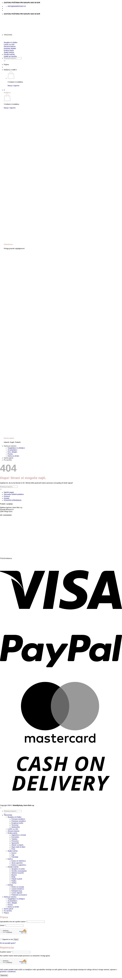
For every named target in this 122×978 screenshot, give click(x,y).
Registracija (4, 975)
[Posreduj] (4, 60)
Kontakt (6, 498)
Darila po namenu (10, 446)
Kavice (13, 853)
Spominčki (15, 843)
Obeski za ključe (17, 845)
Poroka (10, 454)
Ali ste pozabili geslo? (8, 943)
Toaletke (14, 839)
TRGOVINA (8, 35)
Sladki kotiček (13, 851)
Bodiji (13, 877)
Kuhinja (10, 885)
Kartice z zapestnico (18, 865)
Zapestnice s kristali (18, 835)
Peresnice (15, 841)
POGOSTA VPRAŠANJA (12, 500)
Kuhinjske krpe (16, 891)
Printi (13, 849)
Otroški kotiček (13, 867)
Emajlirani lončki (17, 823)
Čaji (12, 855)
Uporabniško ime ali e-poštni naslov (13, 922)
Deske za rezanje (17, 887)
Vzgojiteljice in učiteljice (16, 448)
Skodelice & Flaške (14, 817)
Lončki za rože (13, 829)
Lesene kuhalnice (17, 889)
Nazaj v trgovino (13, 86)
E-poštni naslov (6, 952)
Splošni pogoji (9, 492)
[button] (6, 64)
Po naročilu (8, 460)
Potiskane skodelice (18, 821)
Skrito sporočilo (17, 863)
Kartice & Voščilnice (18, 861)
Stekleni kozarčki (17, 873)
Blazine (14, 875)
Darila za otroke (13, 456)
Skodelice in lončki (18, 869)
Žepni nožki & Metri (18, 847)
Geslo (2, 925)
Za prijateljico (12, 450)
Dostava (7, 496)
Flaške (13, 881)
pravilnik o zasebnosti (8, 971)
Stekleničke (15, 827)
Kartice (10, 859)
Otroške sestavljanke (19, 871)
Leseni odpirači (16, 893)
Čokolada (14, 857)
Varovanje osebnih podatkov (14, 494)
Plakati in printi (16, 879)
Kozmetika (15, 837)
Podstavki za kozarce (19, 895)
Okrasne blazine (13, 831)
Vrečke (13, 883)
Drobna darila (12, 833)
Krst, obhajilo (12, 452)
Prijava (16, 939)
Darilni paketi (8, 458)
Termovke (14, 825)
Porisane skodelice (18, 819)
